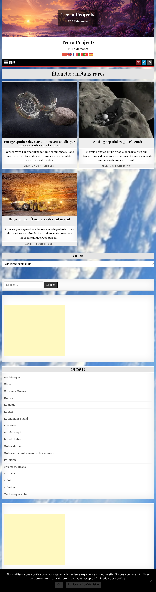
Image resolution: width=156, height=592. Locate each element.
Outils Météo (12, 446)
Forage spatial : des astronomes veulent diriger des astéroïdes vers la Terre (39, 143)
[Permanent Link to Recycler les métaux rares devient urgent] (39, 194)
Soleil (7, 480)
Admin (27, 166)
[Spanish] (91, 54)
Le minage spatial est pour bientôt (116, 141)
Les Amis (10, 425)
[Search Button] (149, 62)
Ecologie (41, 183)
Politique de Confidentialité (83, 584)
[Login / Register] (144, 62)
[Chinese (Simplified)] (64, 54)
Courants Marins (15, 391)
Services (10, 473)
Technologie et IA (15, 494)
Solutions (10, 487)
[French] (75, 54)
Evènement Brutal (16, 418)
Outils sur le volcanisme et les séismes (29, 453)
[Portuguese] (86, 54)
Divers (8, 398)
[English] (70, 54)
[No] (151, 581)
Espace (41, 91)
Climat (8, 384)
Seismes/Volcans (15, 466)
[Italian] (80, 54)
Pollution (10, 459)
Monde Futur (12, 439)
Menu (12, 62)
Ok (59, 584)
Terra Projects (77, 14)
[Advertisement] (34, 330)
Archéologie (12, 377)
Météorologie (13, 432)
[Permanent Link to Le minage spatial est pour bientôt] (116, 110)
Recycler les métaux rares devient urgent (39, 219)
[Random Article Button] (138, 62)
